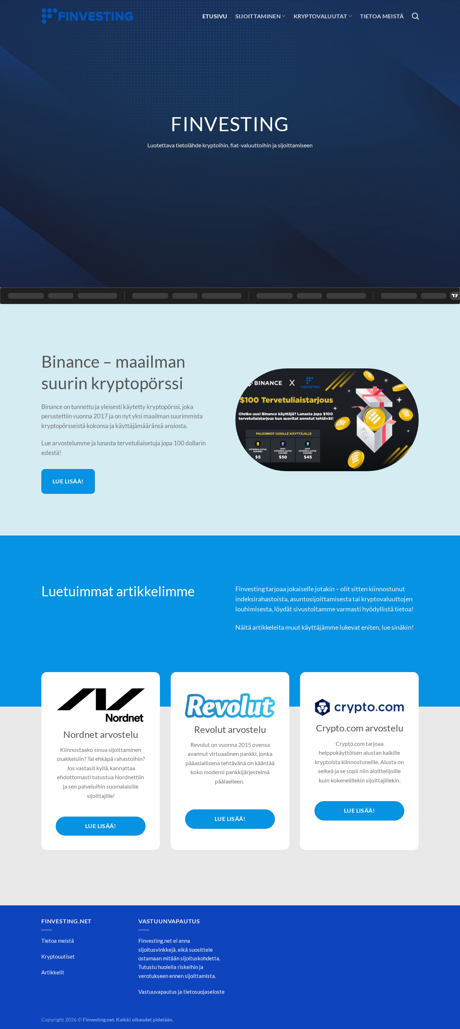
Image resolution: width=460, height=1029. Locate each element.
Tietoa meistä (382, 16)
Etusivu (214, 16)
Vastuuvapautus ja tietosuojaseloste (181, 991)
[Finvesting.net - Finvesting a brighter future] (87, 16)
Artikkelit (52, 972)
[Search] (415, 16)
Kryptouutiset (58, 956)
